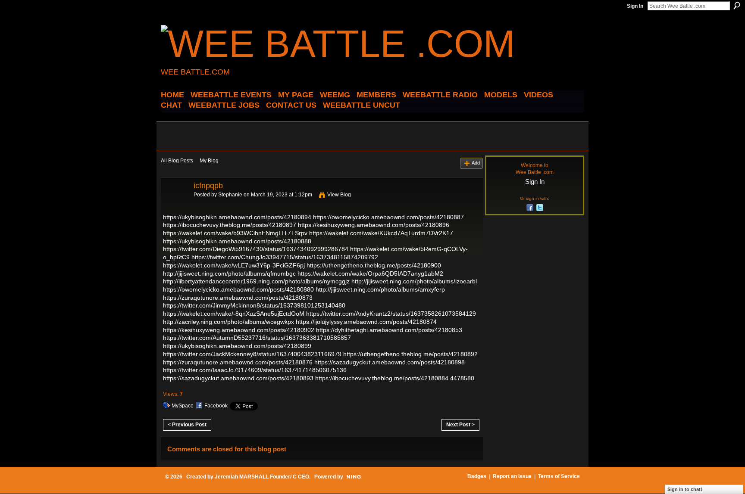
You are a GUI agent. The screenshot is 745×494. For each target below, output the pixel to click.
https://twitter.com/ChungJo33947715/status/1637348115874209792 (284, 257)
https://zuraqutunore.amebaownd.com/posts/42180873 (238, 297)
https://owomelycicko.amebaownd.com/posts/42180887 (388, 217)
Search (736, 5)
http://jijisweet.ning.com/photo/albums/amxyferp (380, 289)
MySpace (183, 406)
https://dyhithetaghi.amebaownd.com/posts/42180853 (389, 329)
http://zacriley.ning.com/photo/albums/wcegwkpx (228, 321)
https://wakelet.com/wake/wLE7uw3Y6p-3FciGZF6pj (234, 265)
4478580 (462, 378)
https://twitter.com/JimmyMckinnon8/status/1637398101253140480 (254, 305)
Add (476, 162)
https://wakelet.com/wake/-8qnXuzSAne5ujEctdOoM (233, 313)
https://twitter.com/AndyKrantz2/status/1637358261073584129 (391, 313)
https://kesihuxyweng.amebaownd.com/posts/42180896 (373, 224)
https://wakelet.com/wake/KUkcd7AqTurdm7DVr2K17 (381, 233)
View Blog (339, 195)
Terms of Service (559, 476)
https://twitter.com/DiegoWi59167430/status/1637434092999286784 (255, 248)
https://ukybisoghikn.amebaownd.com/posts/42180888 (237, 241)
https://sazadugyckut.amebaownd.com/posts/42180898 (389, 362)
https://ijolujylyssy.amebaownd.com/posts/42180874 (366, 321)
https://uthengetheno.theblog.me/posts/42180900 (374, 265)
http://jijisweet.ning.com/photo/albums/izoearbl (414, 281)
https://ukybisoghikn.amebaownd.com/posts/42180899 (237, 345)
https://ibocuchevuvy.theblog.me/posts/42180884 (381, 378)
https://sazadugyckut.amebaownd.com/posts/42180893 (238, 378)
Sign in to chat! (684, 489)
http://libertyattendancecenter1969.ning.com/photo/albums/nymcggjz (256, 281)
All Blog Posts (177, 161)
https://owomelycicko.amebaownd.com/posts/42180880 (238, 289)
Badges (476, 476)
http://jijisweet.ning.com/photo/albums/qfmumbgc (229, 273)
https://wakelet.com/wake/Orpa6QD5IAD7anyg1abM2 (370, 273)
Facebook (216, 406)
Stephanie (230, 195)
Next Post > (460, 425)
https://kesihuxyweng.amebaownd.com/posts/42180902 (238, 329)
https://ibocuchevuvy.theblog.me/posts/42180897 (229, 224)
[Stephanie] (174, 205)
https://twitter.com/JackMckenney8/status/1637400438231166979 (252, 354)
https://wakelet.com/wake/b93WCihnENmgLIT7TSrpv (235, 233)
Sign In (635, 6)
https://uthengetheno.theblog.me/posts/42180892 (410, 354)
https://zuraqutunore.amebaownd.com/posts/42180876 (238, 362)
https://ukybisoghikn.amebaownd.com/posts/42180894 (237, 217)
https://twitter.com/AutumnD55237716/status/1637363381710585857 (257, 337)
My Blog (209, 161)
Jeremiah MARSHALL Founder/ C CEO (262, 477)
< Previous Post (187, 425)
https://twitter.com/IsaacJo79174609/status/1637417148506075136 (255, 370)
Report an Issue (512, 476)
